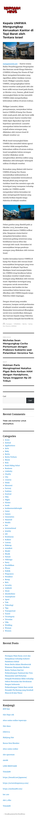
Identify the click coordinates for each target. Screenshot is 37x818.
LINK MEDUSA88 (10, 766)
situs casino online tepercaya (14, 720)
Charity (8, 474)
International (10, 528)
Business (8, 468)
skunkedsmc (10, 594)
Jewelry (8, 531)
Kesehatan (9, 537)
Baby (7, 451)
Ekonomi (8, 485)
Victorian (8, 619)
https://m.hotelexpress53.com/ (16, 783)
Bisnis (7, 460)
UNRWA (13, 326)
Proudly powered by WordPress (15, 814)
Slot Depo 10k (8, 715)
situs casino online (10, 749)
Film (7, 497)
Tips (6, 608)
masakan (8, 548)
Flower (7, 503)
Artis (7, 448)
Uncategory (9, 617)
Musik (7, 554)
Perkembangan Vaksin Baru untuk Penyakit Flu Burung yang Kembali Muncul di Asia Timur (19, 690)
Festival (8, 494)
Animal (8, 443)
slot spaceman (9, 755)
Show (7, 591)
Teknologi (9, 605)
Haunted (8, 520)
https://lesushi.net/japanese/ (15, 777)
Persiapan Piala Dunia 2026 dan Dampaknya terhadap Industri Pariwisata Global (18, 659)
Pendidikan (9, 565)
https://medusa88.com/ (12, 789)
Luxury (8, 542)
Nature (8, 557)
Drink (7, 483)
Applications (10, 446)
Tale (6, 602)
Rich (7, 582)
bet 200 (6, 794)
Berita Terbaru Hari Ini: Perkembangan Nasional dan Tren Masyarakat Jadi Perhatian (19, 673)
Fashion (8, 491)
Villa (7, 622)
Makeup (8, 545)
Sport (7, 599)
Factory (8, 488)
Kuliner (8, 540)
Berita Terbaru (11, 457)
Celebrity (8, 471)
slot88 (5, 760)
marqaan (9, 324)
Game (7, 511)
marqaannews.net (10, 64)
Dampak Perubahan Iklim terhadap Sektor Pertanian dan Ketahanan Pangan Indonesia (19, 681)
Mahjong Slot (8, 737)
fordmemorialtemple (13, 508)
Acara (7, 440)
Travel (7, 614)
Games (7, 514)
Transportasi (10, 611)
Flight (7, 500)
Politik (7, 571)
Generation (9, 517)
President (9, 577)
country (8, 480)
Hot (6, 525)
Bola (7, 463)
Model (7, 551)
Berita (25, 324)
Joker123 (6, 732)
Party (7, 562)
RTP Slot (6, 709)
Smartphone (10, 597)
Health (7, 522)
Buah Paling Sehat (12, 465)
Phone (7, 568)
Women (8, 631)
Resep (7, 579)
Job (6, 534)
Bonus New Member (11, 743)
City (6, 477)
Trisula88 (7, 772)
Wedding (8, 625)
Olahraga (8, 560)
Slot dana (7, 726)
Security (8, 585)
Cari (4, 396)
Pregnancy (9, 574)
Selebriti (8, 588)
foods (7, 505)
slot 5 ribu (7, 800)
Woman (8, 628)
